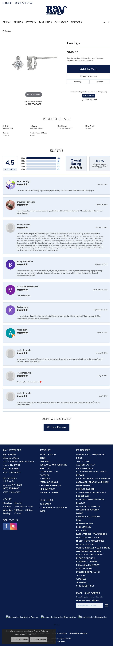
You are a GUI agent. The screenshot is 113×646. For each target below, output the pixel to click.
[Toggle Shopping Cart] (109, 22)
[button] (7, 3)
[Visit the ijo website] (56, 625)
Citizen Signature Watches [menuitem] (91, 492)
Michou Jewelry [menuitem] (85, 544)
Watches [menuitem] (44, 475)
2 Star (23, 166)
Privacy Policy (40, 631)
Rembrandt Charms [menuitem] (86, 561)
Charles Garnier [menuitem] (85, 489)
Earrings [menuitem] (44, 461)
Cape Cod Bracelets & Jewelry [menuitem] (93, 478)
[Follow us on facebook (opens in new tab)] (6, 526)
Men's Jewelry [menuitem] (48, 489)
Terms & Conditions (59, 633)
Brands (18, 22)
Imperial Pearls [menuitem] (84, 523)
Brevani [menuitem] (80, 475)
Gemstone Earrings (36, 128)
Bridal (7, 22)
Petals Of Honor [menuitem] (85, 558)
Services (76, 22)
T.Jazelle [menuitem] (81, 579)
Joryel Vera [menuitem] (83, 461)
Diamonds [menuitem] (45, 478)
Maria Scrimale (24, 350)
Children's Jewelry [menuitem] (50, 485)
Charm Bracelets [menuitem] (49, 471)
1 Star (23, 169)
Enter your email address (87, 600)
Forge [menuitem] (79, 513)
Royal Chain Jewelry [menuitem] (87, 565)
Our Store (61, 22)
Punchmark (61, 641)
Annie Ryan (22, 329)
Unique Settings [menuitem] (85, 585)
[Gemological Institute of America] (22, 617)
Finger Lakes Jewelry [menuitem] (88, 506)
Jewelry (31, 22)
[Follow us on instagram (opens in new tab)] (13, 526)
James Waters (23, 224)
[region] (33, 67)
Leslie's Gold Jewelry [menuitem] (88, 537)
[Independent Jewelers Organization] (58, 617)
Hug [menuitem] (78, 520)
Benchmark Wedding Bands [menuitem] (91, 471)
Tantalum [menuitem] (81, 582)
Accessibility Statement (79, 633)
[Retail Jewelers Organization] (93, 617)
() (58, 158)
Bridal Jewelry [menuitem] (48, 454)
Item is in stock (88, 96)
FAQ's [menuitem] (42, 511)
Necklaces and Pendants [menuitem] (53, 464)
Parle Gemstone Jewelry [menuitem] (90, 554)
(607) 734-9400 (33, 104)
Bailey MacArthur (25, 261)
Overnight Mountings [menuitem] (88, 551)
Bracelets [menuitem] (45, 468)
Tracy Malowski (24, 372)
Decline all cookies (20, 639)
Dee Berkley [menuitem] (82, 496)
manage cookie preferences (27, 634)
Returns (100, 82)
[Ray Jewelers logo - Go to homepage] (56, 10)
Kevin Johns (22, 307)
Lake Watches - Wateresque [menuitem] (91, 534)
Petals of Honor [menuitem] (49, 482)
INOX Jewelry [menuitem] (83, 527)
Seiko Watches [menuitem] (84, 568)
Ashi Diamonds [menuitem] (84, 468)
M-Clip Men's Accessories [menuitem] (90, 541)
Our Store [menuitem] (45, 504)
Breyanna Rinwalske (26, 201)
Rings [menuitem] (43, 458)
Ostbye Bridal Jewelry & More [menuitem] (93, 547)
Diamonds (45, 22)
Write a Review (56, 427)
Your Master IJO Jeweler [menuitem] (53, 507)
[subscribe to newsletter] (106, 605)
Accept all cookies (38, 639)
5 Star (23, 158)
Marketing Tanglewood (27, 286)
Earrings (8, 31)
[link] (24, 3)
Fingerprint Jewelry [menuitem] (87, 509)
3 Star (23, 164)
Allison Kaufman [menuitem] (85, 464)
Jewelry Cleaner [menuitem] (49, 492)
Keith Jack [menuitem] (82, 530)
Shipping (77, 82)
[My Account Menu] (104, 22)
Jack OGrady (23, 181)
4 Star (23, 161)
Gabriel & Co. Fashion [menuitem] (88, 516)
